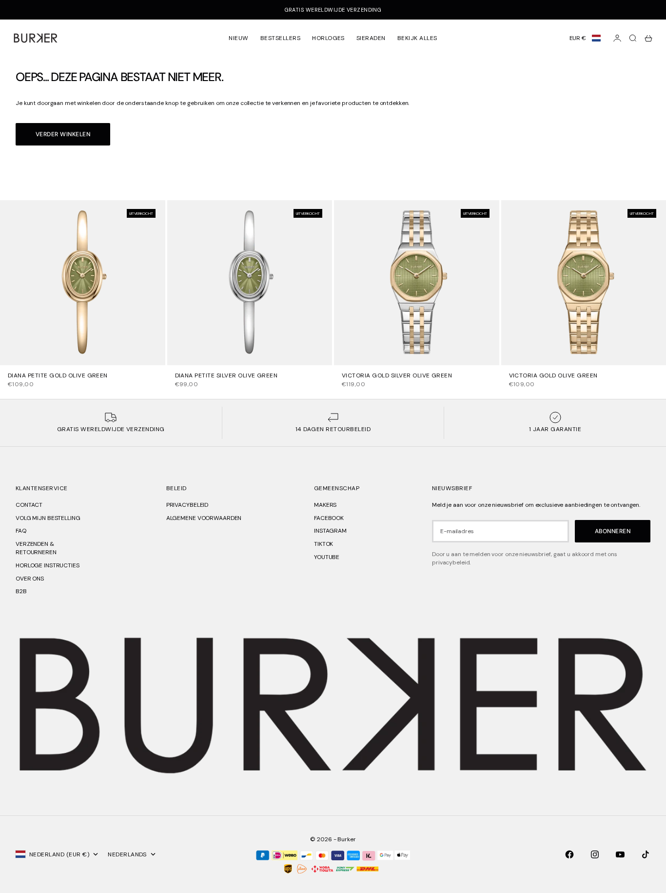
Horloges (328, 38)
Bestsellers (280, 38)
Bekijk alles (417, 38)
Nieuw (238, 38)
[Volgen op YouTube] (620, 854)
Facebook (329, 518)
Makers (325, 505)
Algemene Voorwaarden (204, 518)
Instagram (330, 531)
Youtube (326, 557)
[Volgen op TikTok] (645, 854)
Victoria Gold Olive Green (553, 376)
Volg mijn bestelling (48, 518)
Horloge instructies (47, 565)
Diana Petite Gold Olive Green (58, 376)
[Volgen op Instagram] (595, 854)
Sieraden (371, 38)
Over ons (30, 578)
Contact (29, 505)
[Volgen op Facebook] (569, 854)
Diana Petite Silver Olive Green (226, 376)
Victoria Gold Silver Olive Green (397, 376)
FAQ (21, 531)
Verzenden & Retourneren (36, 548)
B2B (21, 591)
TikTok (323, 544)
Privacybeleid (187, 505)
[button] (585, 38)
